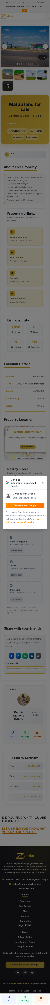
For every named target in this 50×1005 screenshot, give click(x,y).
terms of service (25, 522)
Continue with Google (25, 505)
